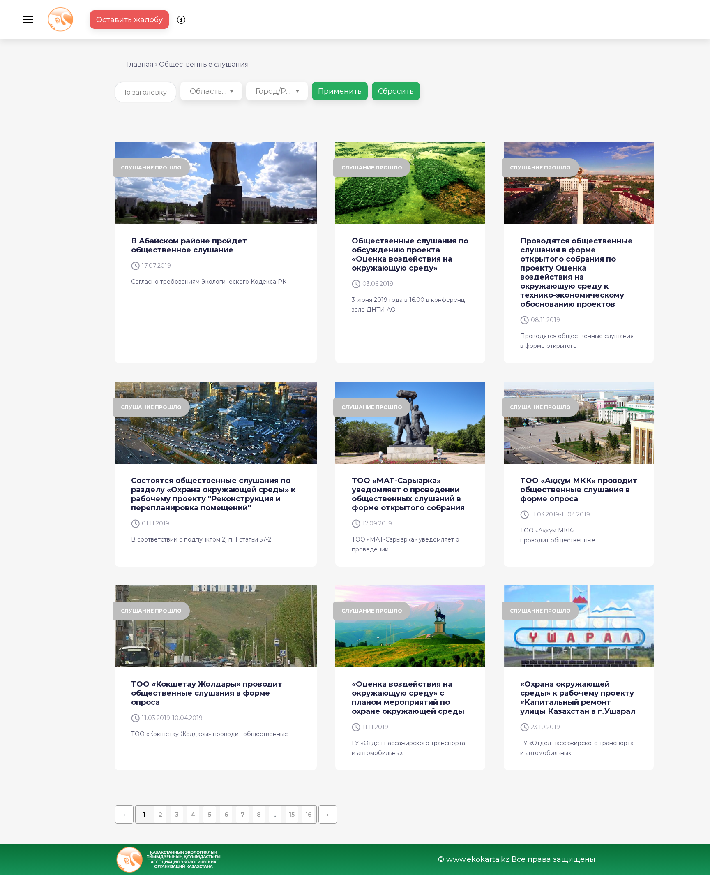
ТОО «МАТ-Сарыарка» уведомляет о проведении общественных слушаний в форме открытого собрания (408, 494)
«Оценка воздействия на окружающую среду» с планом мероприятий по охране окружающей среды (408, 698)
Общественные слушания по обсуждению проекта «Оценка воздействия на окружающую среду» (410, 254)
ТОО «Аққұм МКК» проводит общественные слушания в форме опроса (578, 489)
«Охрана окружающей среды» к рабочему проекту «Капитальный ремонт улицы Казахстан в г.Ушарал (577, 698)
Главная (140, 64)
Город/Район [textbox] (279, 91)
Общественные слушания (204, 64)
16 (308, 814)
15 (292, 814)
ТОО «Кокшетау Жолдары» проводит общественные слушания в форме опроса (206, 693)
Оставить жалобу (129, 19)
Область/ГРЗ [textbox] (213, 91)
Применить (340, 91)
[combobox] (211, 91)
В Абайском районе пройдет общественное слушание (189, 245)
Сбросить (396, 91)
